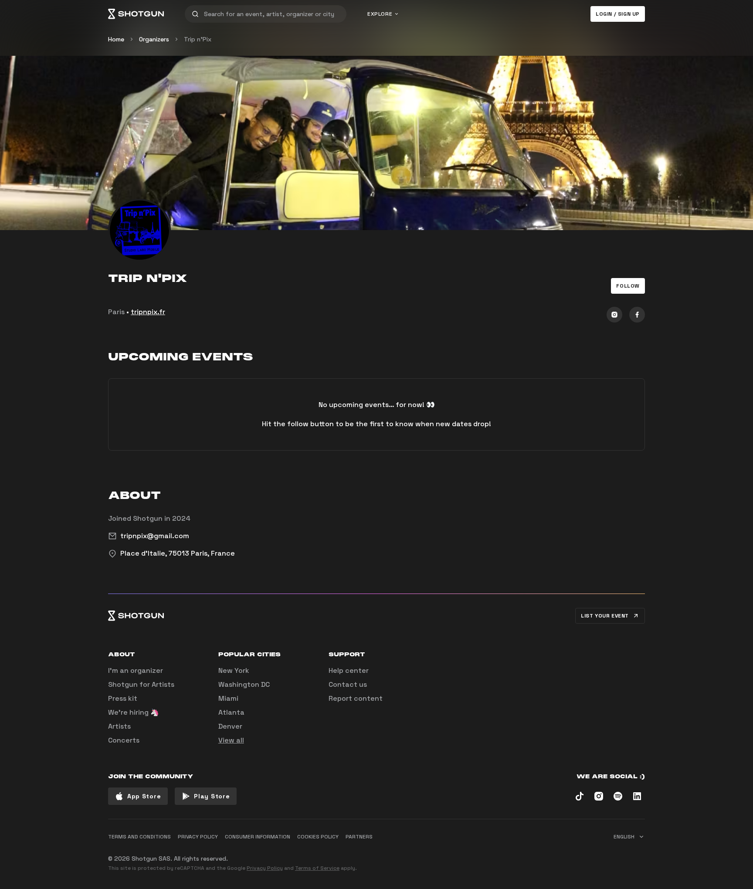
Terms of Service (317, 868)
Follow (628, 285)
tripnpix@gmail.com (154, 535)
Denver (230, 726)
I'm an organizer (135, 670)
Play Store (212, 796)
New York (233, 670)
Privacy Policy (265, 868)
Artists (119, 726)
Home (116, 39)
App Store (144, 796)
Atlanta (231, 712)
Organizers (154, 39)
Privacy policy (198, 836)
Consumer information (257, 836)
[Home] (136, 14)
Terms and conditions (139, 836)
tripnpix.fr (148, 311)
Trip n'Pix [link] (197, 39)
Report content (356, 698)
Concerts (123, 740)
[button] (628, 286)
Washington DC (244, 684)
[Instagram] (614, 314)
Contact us (348, 684)
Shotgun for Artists (141, 684)
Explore (379, 13)
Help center (349, 670)
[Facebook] (637, 314)
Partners (359, 836)
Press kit (122, 698)
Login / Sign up (618, 13)
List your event (605, 615)
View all (231, 740)
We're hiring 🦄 (133, 712)
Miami (228, 698)
